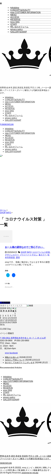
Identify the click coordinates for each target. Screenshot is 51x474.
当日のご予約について (15, 360)
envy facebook (11, 353)
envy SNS (15, 22)
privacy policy (17, 29)
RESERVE (15, 19)
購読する (6, 303)
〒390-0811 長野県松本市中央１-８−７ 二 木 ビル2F (23, 338)
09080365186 (7, 124)
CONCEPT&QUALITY (20, 10)
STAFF (14, 24)
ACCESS (15, 17)
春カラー (43, 255)
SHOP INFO (26, 252)
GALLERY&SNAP (19, 32)
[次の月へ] (15, 308)
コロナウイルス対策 (41, 252)
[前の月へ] (11, 308)
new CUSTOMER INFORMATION (26, 12)
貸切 (18, 257)
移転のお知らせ (12, 357)
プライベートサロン (29, 255)
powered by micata (29, 473)
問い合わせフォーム (19, 27)
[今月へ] (13, 308)
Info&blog (15, 8)
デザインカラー (12, 255)
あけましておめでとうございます (20, 362)
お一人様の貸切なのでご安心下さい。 (25, 247)
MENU (14, 15)
